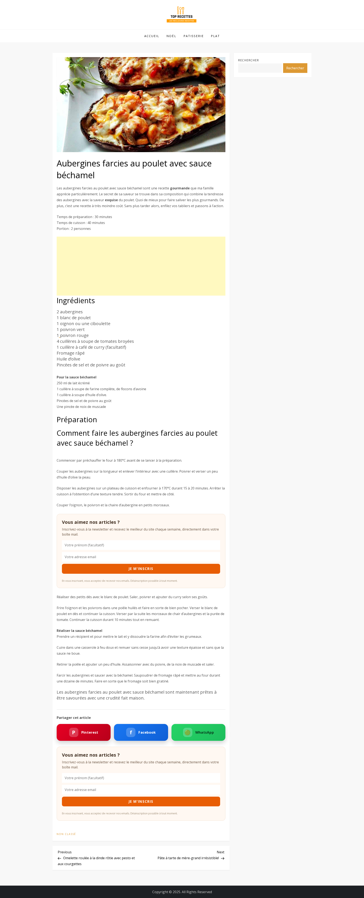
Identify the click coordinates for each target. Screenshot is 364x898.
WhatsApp (199, 732)
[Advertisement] (141, 266)
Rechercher (248, 60)
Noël (171, 36)
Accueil (151, 36)
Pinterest (85, 732)
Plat (215, 36)
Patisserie (193, 36)
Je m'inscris (141, 568)
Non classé (66, 834)
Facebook (143, 732)
